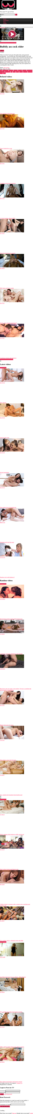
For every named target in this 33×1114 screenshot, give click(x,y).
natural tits (7, 72)
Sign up (14, 1113)
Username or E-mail (5, 1104)
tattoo (1, 73)
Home (4, 19)
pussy (14, 72)
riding (17, 72)
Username (2, 1090)
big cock (11, 70)
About (2, 50)
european (2, 72)
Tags (4, 22)
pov (11, 72)
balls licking (5, 70)
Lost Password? (8, 1094)
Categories (6, 20)
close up (24, 70)
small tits (25, 72)
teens (4, 73)
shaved (21, 72)
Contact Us (19, 1083)
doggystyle (29, 70)
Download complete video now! (8, 42)
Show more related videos (6, 359)
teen (4, 27)
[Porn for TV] (8, 9)
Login (2, 1094)
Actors (5, 23)
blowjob (15, 70)
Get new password (5, 1106)
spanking (30, 72)
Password (2, 1092)
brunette (20, 70)
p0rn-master (6, 67)
